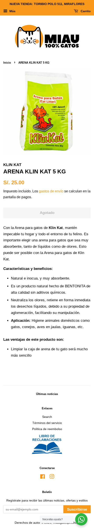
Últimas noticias (47, 394)
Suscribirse (77, 509)
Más (12, 11)
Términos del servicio (47, 423)
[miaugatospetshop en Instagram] (51, 477)
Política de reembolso (47, 429)
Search (47, 416)
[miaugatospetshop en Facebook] (42, 477)
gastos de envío (51, 191)
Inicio (7, 62)
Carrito (85, 11)
